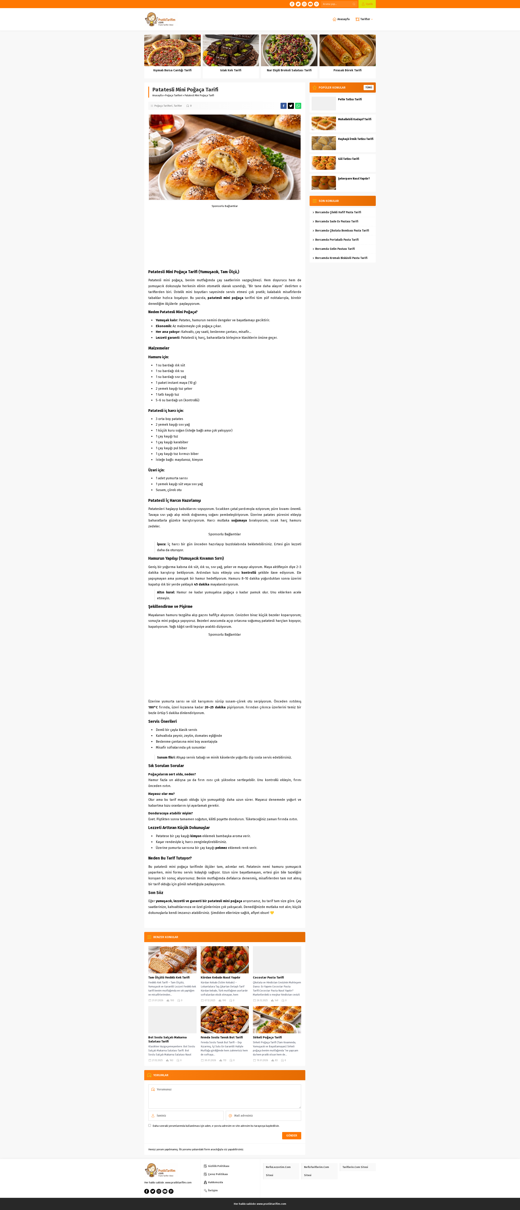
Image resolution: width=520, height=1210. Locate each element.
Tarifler (178, 105)
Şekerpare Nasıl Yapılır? (354, 178)
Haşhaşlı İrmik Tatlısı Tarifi (355, 139)
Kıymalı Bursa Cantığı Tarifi (172, 70)
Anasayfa (157, 95)
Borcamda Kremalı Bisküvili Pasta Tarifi (341, 258)
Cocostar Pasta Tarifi (268, 977)
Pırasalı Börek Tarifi (348, 70)
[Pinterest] (316, 4)
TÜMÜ (368, 87)
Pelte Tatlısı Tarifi (350, 99)
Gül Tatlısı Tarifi (348, 159)
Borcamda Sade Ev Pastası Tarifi (336, 221)
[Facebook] (292, 4)
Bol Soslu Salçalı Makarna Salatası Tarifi (167, 1039)
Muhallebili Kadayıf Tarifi (354, 119)
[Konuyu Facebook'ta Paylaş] (284, 106)
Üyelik (369, 3)
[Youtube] (310, 4)
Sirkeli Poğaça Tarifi (267, 1037)
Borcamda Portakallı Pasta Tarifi (337, 239)
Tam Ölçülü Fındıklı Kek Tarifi (169, 977)
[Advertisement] (224, 236)
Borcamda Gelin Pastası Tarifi (335, 249)
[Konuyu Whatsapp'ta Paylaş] (298, 106)
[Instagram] (304, 4)
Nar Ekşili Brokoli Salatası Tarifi (289, 70)
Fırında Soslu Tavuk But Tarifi (222, 1037)
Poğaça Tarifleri (173, 95)
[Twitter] (298, 4)
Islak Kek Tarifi (230, 70)
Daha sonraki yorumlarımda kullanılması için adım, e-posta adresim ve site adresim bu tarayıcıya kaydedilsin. (216, 1125)
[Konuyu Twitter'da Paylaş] (291, 106)
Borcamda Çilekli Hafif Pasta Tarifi (338, 212)
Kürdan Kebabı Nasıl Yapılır (220, 977)
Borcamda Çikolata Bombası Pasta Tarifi (342, 230)
